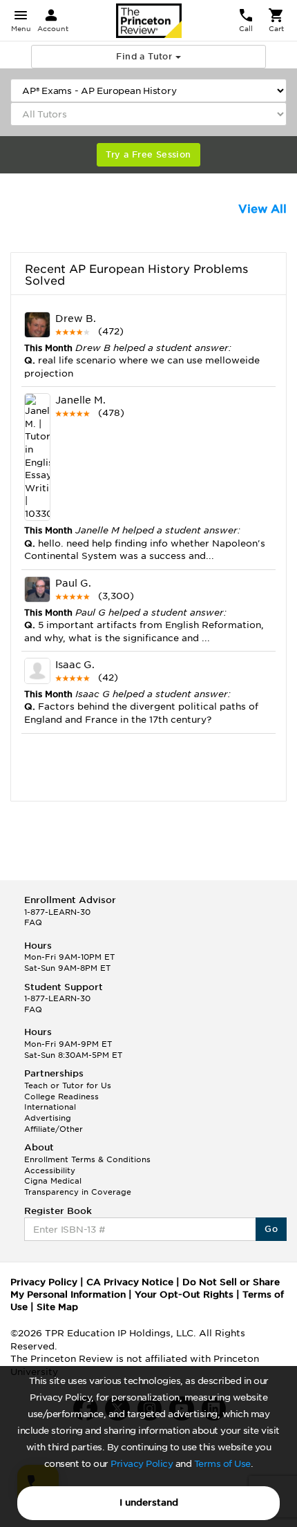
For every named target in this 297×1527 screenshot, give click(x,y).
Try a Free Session (148, 154)
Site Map (57, 1307)
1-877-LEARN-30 (57, 912)
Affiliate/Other (53, 1129)
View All (262, 209)
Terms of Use (222, 1464)
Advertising (47, 1118)
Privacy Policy (142, 1464)
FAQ (33, 922)
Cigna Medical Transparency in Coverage (77, 1186)
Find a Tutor (145, 56)
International (50, 1107)
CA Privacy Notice (129, 1282)
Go (271, 1229)
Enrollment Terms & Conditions (87, 1159)
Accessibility (49, 1170)
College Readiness (61, 1096)
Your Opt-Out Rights (184, 1294)
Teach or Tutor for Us (67, 1085)
